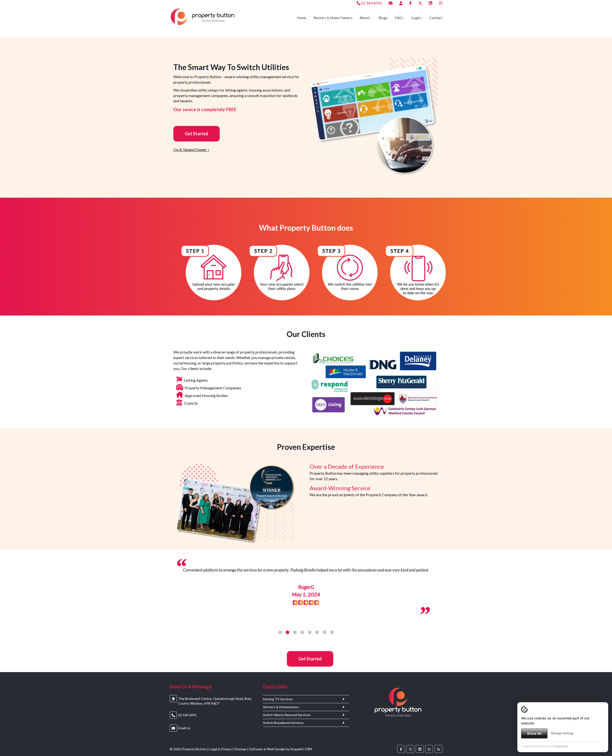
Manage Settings (562, 733)
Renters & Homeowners (281, 714)
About (364, 18)
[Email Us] (391, 3)
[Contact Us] (401, 3)
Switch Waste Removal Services (287, 722)
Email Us (184, 736)
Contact (435, 18)
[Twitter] (420, 3)
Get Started (196, 133)
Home (301, 18)
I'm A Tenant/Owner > (191, 149)
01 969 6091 (371, 3)
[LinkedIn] (430, 3)
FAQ (398, 18)
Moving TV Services (278, 706)
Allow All (534, 733)
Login (415, 18)
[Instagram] (440, 3)
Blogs (383, 18)
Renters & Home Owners (332, 18)
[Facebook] (410, 3)
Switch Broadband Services (283, 730)
